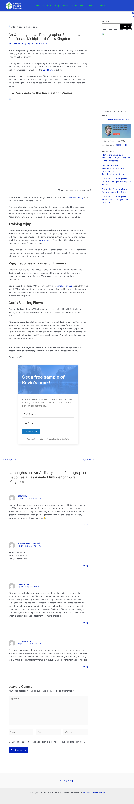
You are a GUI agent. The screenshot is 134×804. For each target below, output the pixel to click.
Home (37, 5)
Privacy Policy (67, 780)
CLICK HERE (121, 145)
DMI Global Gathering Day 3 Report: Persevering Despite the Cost (115, 199)
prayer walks (46, 240)
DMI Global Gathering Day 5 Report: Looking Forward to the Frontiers (116, 181)
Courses (47, 5)
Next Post (88, 460)
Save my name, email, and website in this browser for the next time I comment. (48, 742)
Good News (48, 70)
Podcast (90, 5)
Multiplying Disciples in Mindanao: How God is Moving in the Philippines (116, 158)
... (106, 21)
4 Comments (14, 43)
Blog (57, 5)
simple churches (64, 286)
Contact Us (77, 5)
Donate (101, 5)
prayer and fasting (75, 197)
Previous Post (10, 460)
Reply (85, 524)
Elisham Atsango (25, 641)
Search (125, 26)
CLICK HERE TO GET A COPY (115, 119)
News (66, 5)
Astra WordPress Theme (94, 792)
